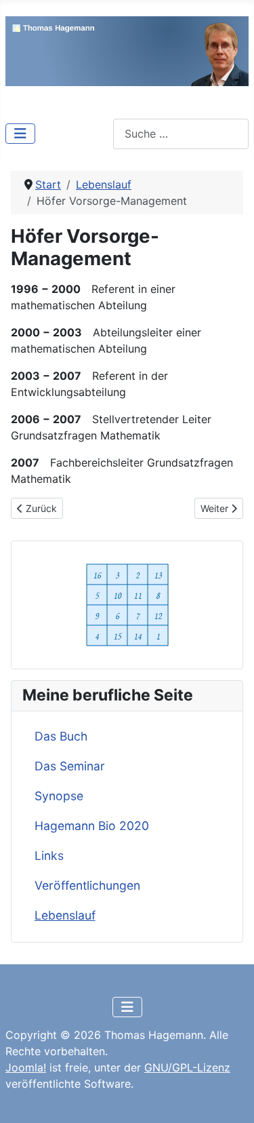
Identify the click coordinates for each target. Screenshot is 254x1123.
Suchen (94, 133)
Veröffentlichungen (87, 885)
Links (49, 855)
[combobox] (181, 134)
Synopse (59, 796)
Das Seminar (70, 766)
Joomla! (25, 1067)
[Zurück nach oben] (230, 1098)
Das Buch (61, 736)
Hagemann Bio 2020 (92, 826)
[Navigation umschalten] (20, 133)
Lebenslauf (65, 915)
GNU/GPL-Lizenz (187, 1067)
